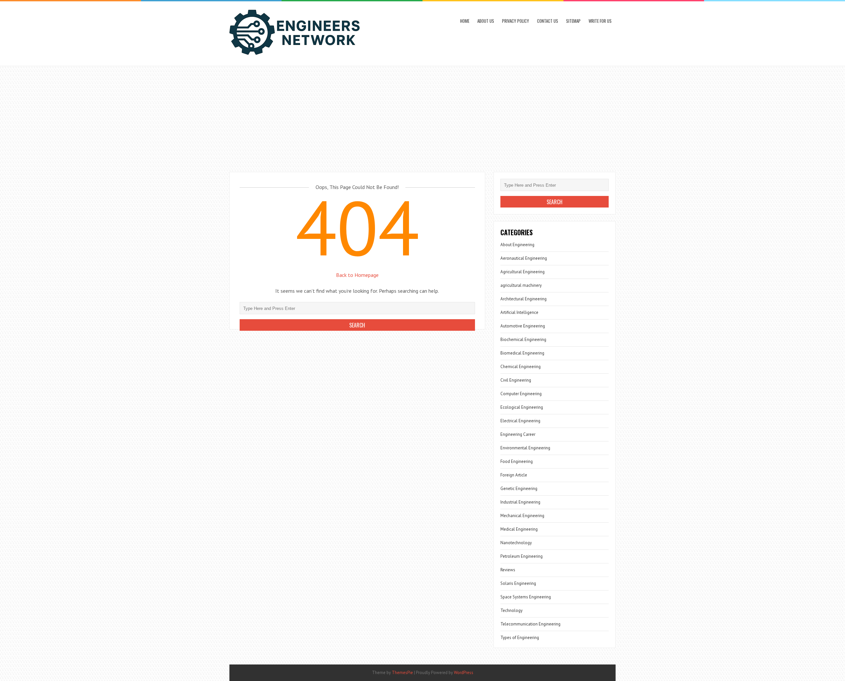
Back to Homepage (357, 275)
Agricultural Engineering (522, 272)
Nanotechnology (516, 543)
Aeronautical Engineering (523, 258)
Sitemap (573, 21)
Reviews (507, 570)
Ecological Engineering (521, 407)
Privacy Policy (515, 21)
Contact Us (547, 21)
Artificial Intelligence (519, 312)
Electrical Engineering (520, 421)
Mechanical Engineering (522, 515)
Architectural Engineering (523, 299)
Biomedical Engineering (522, 353)
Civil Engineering (515, 380)
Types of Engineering (519, 637)
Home (464, 21)
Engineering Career (517, 434)
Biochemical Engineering (523, 339)
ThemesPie (402, 672)
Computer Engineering (521, 394)
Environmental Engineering (525, 448)
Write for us (600, 21)
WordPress (463, 672)
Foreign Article (513, 475)
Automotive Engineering (522, 326)
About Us (485, 21)
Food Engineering (516, 461)
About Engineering (517, 244)
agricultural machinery (521, 285)
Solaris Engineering (518, 583)
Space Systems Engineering (525, 597)
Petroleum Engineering (521, 556)
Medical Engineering (519, 529)
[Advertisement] (422, 115)
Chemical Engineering (520, 366)
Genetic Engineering (518, 488)
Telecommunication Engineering (530, 624)
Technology (511, 610)
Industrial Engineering (520, 502)
